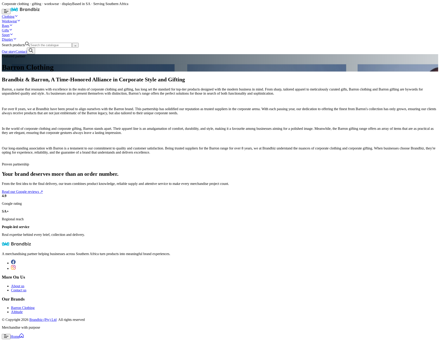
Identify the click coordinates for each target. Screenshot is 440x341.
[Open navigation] (6, 11)
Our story (9, 51)
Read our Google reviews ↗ (22, 192)
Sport (6, 35)
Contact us (18, 290)
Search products (13, 45)
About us (17, 286)
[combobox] (51, 45)
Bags (5, 26)
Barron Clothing (23, 308)
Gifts (5, 30)
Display (7, 39)
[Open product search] (31, 51)
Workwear (9, 21)
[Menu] (6, 336)
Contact (21, 51)
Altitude (17, 312)
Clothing (8, 17)
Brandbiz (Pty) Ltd (43, 320)
